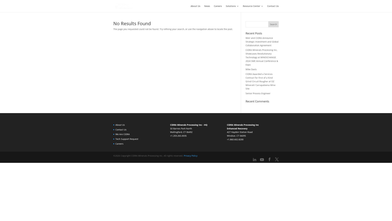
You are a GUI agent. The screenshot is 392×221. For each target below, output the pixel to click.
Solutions (231, 6)
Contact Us (273, 6)
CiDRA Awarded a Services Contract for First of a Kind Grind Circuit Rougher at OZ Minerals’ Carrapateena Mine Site (260, 81)
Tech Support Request (126, 139)
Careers (218, 6)
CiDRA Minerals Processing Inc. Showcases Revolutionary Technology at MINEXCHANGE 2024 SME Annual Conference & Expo (262, 57)
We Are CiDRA (122, 134)
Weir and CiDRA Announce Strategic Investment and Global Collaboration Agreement (262, 42)
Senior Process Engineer (258, 93)
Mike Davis (251, 69)
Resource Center (251, 6)
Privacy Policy (190, 155)
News (207, 6)
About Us (195, 6)
